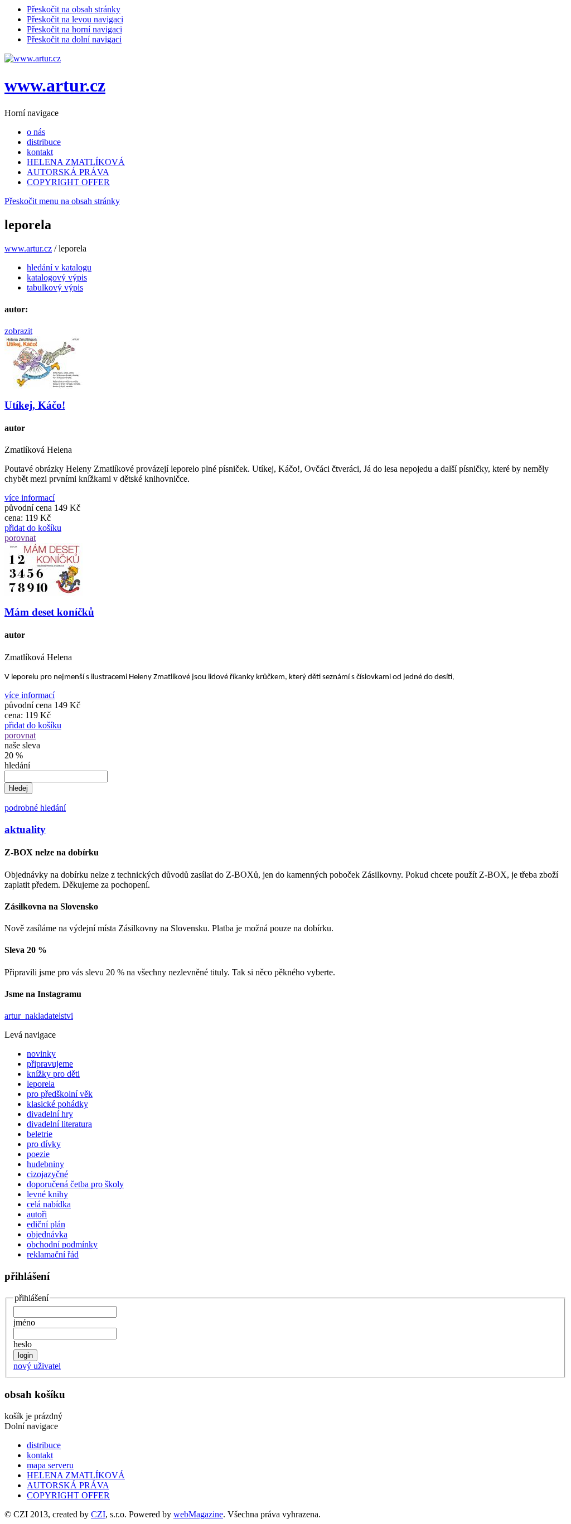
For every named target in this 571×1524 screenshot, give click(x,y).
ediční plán (46, 1224)
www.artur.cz (54, 85)
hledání (17, 765)
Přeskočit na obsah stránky (73, 9)
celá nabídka (49, 1204)
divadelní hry (50, 1114)
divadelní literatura (59, 1124)
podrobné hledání (35, 807)
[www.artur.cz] (32, 58)
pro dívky (44, 1144)
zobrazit (18, 331)
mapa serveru (50, 1465)
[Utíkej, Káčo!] (43, 385)
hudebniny (45, 1164)
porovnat (20, 538)
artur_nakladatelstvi (38, 1015)
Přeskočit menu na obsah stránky (62, 201)
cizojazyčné (47, 1174)
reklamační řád (53, 1254)
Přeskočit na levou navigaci (75, 19)
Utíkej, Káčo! (34, 405)
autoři (37, 1214)
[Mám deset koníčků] (43, 592)
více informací (29, 497)
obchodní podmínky (62, 1244)
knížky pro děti (53, 1073)
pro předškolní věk (60, 1094)
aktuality (25, 829)
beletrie (39, 1134)
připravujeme (50, 1063)
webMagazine (198, 1514)
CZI (98, 1514)
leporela (41, 1083)
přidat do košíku (32, 528)
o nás (36, 132)
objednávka (47, 1234)
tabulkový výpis (55, 287)
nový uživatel (37, 1366)
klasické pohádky (57, 1104)
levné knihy (47, 1194)
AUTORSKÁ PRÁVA (68, 172)
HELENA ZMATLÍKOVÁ (76, 162)
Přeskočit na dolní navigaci (74, 39)
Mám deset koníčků (49, 612)
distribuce (44, 142)
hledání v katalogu (59, 267)
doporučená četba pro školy (75, 1184)
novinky (41, 1053)
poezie (38, 1154)
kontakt (40, 152)
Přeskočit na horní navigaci (74, 29)
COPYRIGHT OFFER (68, 182)
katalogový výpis (57, 277)
